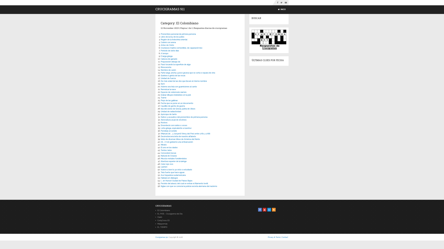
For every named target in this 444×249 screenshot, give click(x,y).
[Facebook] (260, 210)
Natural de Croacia (169, 156)
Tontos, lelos (166, 150)
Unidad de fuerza (168, 78)
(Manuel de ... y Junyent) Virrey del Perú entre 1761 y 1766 (185, 134)
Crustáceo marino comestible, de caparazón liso (181, 48)
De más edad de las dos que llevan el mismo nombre (184, 81)
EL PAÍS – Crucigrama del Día (169, 214)
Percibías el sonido (169, 131)
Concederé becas (168, 153)
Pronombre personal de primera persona (178, 34)
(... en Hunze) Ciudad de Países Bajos (176, 181)
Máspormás (162, 224)
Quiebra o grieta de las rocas (173, 75)
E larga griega (167, 56)
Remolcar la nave (168, 89)
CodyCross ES (163, 220)
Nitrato (164, 145)
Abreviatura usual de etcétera (173, 120)
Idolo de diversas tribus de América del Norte (180, 139)
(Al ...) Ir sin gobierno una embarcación (177, 142)
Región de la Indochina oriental (174, 40)
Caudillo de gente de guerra (173, 106)
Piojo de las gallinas (169, 100)
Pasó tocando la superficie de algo (176, 64)
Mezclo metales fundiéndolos (174, 158)
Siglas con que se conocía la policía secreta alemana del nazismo (189, 186)
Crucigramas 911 (170, 9)
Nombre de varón (168, 70)
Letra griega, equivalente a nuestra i (176, 128)
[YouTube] (264, 210)
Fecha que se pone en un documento (177, 103)
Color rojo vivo (167, 164)
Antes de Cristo (167, 45)
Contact (285, 237)
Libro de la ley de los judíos (172, 37)
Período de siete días (170, 51)
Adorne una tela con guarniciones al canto (179, 87)
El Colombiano (163, 210)
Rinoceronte (166, 67)
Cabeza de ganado (169, 59)
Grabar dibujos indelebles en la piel (176, 95)
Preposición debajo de (170, 62)
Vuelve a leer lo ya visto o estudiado (176, 170)
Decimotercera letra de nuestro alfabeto (178, 136)
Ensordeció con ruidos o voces (174, 125)
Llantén (164, 167)
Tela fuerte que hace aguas (173, 172)
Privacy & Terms (274, 237)
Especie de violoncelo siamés (174, 92)
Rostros (164, 123)
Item (163, 84)
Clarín (159, 217)
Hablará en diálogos (169, 178)
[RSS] (274, 210)
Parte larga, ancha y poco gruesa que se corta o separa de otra (188, 73)
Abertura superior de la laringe (174, 161)
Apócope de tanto (169, 114)
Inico (283, 9)
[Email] (269, 210)
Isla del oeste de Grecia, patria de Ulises (178, 109)
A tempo (164, 53)
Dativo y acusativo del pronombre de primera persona (184, 117)
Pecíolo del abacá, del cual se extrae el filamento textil (184, 183)
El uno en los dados (169, 147)
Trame (163, 98)
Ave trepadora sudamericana (173, 175)
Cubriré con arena (168, 42)
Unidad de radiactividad (171, 111)
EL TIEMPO (162, 227)
